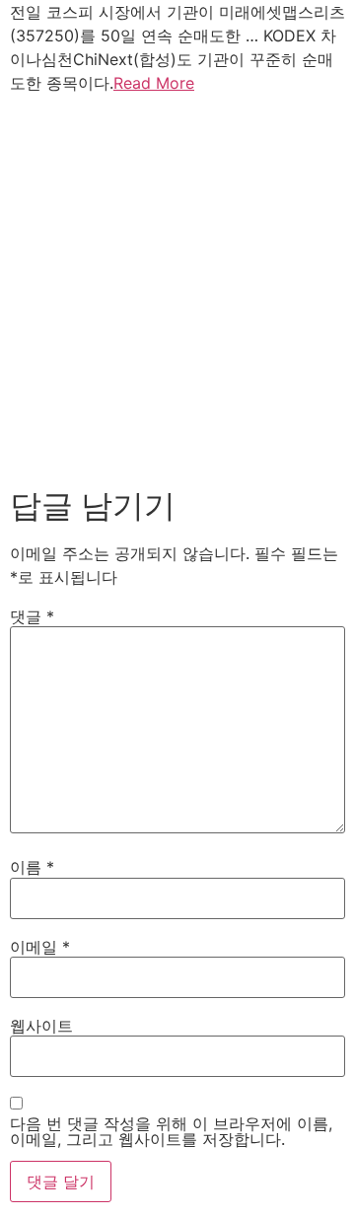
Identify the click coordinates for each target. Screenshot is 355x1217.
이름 (32, 867)
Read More (153, 83)
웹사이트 (41, 1026)
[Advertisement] (177, 286)
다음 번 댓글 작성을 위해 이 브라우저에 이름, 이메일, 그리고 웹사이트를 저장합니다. (171, 1131)
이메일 (40, 947)
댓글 (32, 616)
